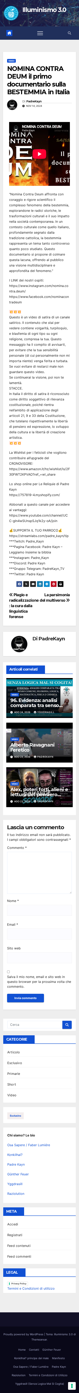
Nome (13, 901)
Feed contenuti (19, 1246)
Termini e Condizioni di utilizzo (31, 1288)
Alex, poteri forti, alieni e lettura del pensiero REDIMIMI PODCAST (39, 794)
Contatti (34, 1349)
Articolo (13, 1052)
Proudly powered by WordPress (23, 1334)
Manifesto (58, 1358)
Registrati (14, 1235)
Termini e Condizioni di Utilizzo (48, 1375)
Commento (17, 848)
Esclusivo (14, 1063)
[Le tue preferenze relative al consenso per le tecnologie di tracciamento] (72, 1386)
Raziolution (15, 1194)
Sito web (14, 948)
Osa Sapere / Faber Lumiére (28, 1145)
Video (11, 61)
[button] (69, 33)
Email (12, 924)
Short (11, 1084)
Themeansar (39, 1339)
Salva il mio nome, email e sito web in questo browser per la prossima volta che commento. (39, 982)
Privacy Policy (18, 1283)
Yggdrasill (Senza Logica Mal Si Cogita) (39, 1383)
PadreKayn (34, 101)
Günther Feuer (18, 1174)
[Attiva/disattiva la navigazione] (40, 33)
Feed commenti (19, 1256)
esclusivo (15, 1115)
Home (22, 1349)
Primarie (13, 1074)
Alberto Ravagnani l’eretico (32, 747)
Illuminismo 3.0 (44, 10)
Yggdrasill (46, 712)
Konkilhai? (14, 1155)
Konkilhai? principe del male (31, 1358)
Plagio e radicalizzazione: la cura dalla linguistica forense (24, 605)
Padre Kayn (16, 1164)
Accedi (12, 1224)
